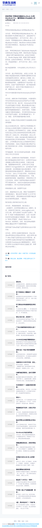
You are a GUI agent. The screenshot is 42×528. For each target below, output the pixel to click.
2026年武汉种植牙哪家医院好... (26, 339)
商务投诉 (32, 524)
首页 (3, 9)
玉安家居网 (18, 526)
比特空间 (27, 524)
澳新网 (35, 526)
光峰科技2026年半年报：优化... (26, 362)
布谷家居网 (5, 526)
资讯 (7, 9)
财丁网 (16, 524)
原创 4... (18, 397)
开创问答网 (21, 524)
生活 (27, 521)
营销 (19, 521)
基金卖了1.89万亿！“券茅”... (24, 480)
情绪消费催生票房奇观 (23, 469)
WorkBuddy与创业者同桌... (24, 432)
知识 (23, 521)
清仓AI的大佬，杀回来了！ (24, 317)
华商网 (37, 524)
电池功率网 (30, 526)
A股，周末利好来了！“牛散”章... (26, 502)
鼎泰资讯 (24, 526)
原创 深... (19, 282)
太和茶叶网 (12, 526)
